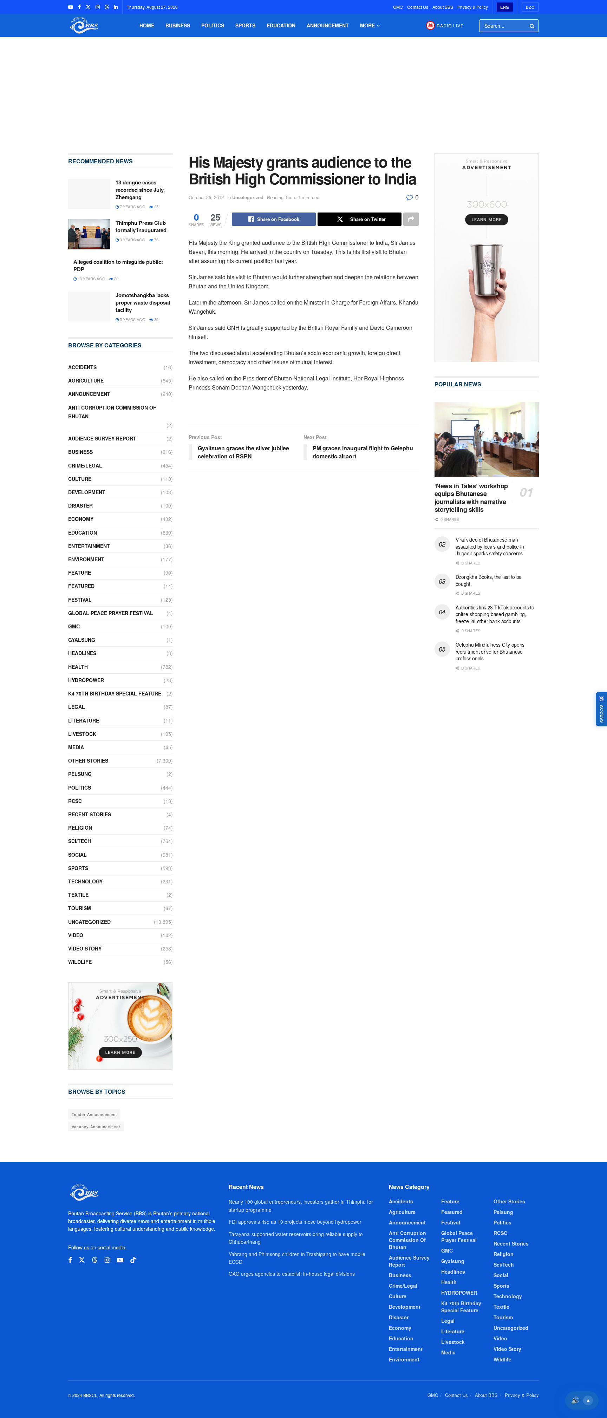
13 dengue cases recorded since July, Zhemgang (140, 189)
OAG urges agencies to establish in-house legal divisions (292, 1273)
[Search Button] (532, 25)
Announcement (328, 25)
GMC (398, 7)
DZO (530, 7)
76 (155, 239)
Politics (212, 25)
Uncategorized (247, 197)
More (367, 25)
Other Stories (88, 760)
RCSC (75, 800)
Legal (76, 706)
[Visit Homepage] (83, 25)
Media (76, 747)
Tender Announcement (94, 1114)
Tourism (79, 907)
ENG (504, 7)
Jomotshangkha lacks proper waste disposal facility (143, 302)
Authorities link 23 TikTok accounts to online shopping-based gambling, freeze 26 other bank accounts (495, 614)
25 (155, 206)
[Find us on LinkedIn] (116, 7)
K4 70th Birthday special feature (114, 693)
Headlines (82, 652)
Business (177, 25)
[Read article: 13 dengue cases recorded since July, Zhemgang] (89, 194)
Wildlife (80, 961)
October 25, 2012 (206, 197)
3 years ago (132, 239)
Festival (80, 599)
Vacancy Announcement (96, 1126)
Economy (80, 518)
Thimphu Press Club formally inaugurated (141, 226)
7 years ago (132, 206)
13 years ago (91, 278)
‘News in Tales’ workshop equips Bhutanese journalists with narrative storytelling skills (471, 497)
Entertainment (89, 545)
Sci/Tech (79, 840)
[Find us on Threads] (107, 7)
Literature (83, 720)
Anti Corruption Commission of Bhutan (112, 412)
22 (115, 278)
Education (281, 25)
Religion (80, 827)
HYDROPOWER (86, 680)
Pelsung (80, 773)
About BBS (442, 7)
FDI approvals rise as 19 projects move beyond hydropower (295, 1221)
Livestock (82, 733)
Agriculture (86, 380)
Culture (79, 478)
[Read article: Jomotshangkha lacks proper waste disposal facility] (89, 307)
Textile (78, 894)
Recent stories (89, 814)
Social (77, 854)
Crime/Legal (85, 465)
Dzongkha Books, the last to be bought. (489, 580)
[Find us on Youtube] (70, 7)
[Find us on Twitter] (88, 7)
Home (146, 25)
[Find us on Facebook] (79, 7)
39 (155, 319)
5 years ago (132, 319)
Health (78, 666)
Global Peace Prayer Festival (110, 612)
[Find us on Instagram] (98, 7)
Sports (245, 25)
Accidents (82, 367)
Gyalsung (81, 639)
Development (86, 492)
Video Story (85, 948)
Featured (81, 585)
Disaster (80, 505)
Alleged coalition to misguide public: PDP (118, 265)
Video (75, 935)
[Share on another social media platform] (411, 219)
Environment (86, 559)
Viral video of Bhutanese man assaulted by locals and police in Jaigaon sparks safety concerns (490, 546)
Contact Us (417, 7)
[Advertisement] (303, 90)
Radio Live (450, 25)
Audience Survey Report (102, 438)
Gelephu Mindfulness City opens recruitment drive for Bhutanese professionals (490, 651)
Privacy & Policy (472, 7)
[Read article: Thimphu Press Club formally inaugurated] (89, 234)
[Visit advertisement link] (120, 1026)
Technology (85, 881)
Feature (79, 572)
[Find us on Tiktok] (133, 1260)
